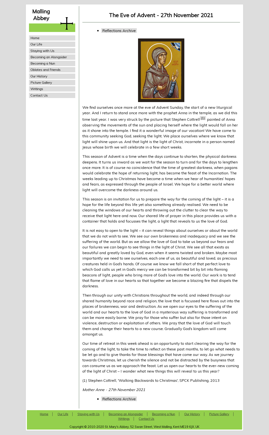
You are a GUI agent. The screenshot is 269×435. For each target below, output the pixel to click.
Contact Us (39, 95)
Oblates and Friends (45, 70)
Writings (36, 89)
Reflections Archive (119, 30)
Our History (38, 76)
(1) (203, 118)
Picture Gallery (41, 82)
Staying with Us (42, 51)
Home (35, 38)
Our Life (36, 44)
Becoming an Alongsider (48, 57)
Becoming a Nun (42, 63)
